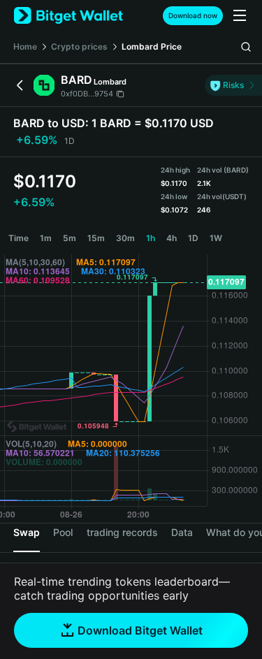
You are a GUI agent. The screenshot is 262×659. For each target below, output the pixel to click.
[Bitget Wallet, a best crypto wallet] (68, 15)
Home (25, 46)
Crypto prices (79, 46)
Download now (192, 15)
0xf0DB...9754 (87, 94)
